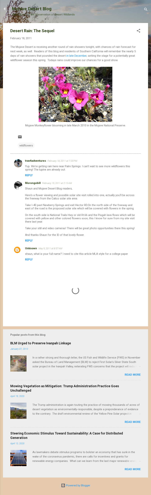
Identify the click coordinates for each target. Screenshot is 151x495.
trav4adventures (35, 160)
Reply (29, 175)
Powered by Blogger (77, 485)
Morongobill (33, 183)
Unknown (31, 248)
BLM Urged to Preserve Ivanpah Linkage (40, 343)
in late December (76, 55)
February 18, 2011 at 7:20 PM (62, 160)
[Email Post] (20, 138)
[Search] (146, 10)
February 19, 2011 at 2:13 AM (57, 183)
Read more (133, 374)
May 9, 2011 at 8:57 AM (50, 248)
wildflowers (26, 145)
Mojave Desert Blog (32, 8)
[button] (138, 31)
